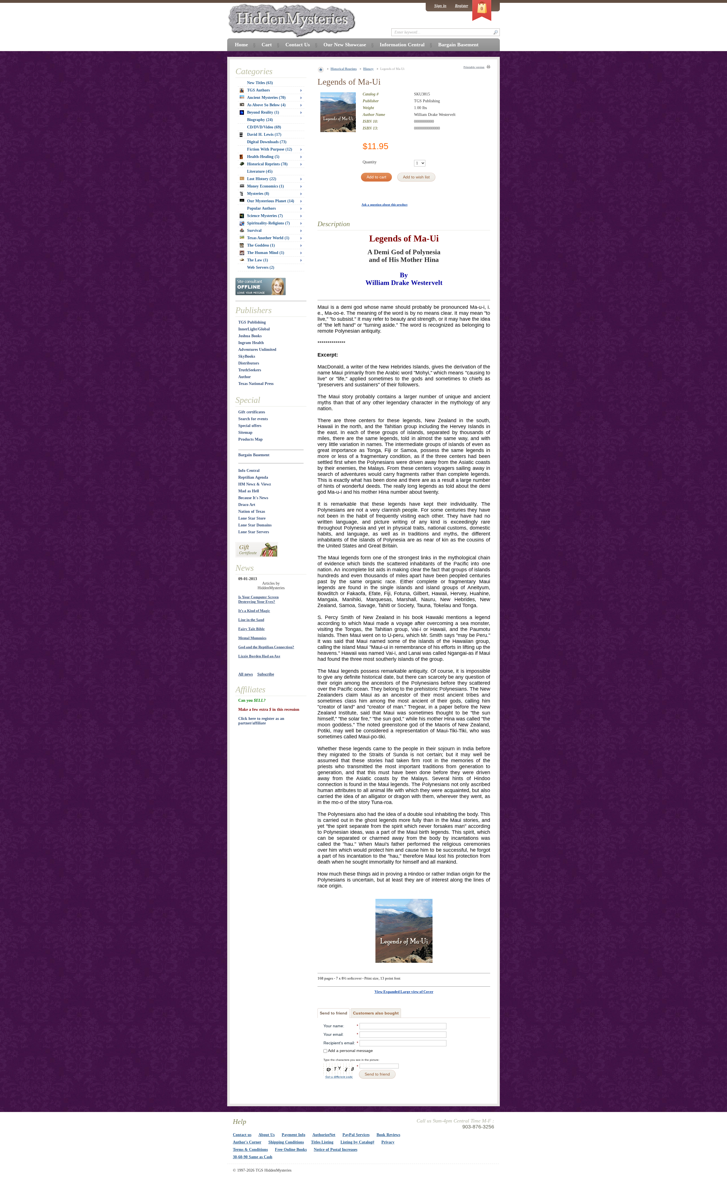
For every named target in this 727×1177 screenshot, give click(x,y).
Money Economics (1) (265, 186)
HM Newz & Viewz (254, 484)
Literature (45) (260, 171)
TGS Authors (258, 90)
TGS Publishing (252, 322)
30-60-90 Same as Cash (252, 1157)
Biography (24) (260, 120)
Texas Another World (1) (268, 238)
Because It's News (253, 498)
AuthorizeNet (323, 1135)
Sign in (440, 6)
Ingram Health (251, 343)
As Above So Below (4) (266, 105)
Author (244, 377)
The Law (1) (257, 260)
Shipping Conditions (286, 1142)
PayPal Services (355, 1135)
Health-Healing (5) (263, 157)
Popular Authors (261, 208)
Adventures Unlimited (257, 349)
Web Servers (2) (260, 267)
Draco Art (246, 505)
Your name (333, 1026)
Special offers (249, 426)
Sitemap (245, 432)
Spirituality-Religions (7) (268, 223)
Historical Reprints (344, 68)
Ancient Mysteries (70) (266, 97)
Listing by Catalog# (357, 1142)
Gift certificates (251, 412)
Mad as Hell (248, 491)
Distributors (248, 363)
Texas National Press (255, 384)
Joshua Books (250, 336)
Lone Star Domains (254, 525)
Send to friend (333, 1013)
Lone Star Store (252, 518)
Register (461, 6)
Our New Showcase (344, 44)
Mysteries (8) (258, 193)
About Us (266, 1135)
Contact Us (297, 44)
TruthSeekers (249, 370)
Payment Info (293, 1135)
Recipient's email (338, 1043)
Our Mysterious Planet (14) (270, 201)
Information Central (402, 44)
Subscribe (265, 674)
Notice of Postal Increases (335, 1149)
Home (241, 44)
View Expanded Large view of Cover (404, 991)
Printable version (473, 67)
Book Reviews (388, 1135)
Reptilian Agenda (253, 477)
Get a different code (339, 1076)
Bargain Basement (254, 455)
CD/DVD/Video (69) (264, 127)
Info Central (249, 470)
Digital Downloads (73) (267, 142)
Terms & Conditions (250, 1149)
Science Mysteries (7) (265, 216)
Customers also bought (376, 1013)
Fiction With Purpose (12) (269, 149)
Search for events (253, 419)
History (368, 68)
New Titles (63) (260, 83)
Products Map (250, 439)
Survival (254, 230)
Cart (267, 44)
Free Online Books (291, 1149)
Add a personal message (350, 1050)
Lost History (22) (261, 179)
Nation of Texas (251, 511)
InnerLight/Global (254, 329)
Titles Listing (322, 1142)
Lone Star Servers (253, 532)
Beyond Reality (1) (263, 112)
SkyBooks (246, 356)
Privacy (387, 1142)
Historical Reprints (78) (267, 164)
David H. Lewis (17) (264, 134)
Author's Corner (247, 1142)
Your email (332, 1034)
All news (245, 674)
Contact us (242, 1135)
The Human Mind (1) (265, 253)
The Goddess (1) (261, 245)
